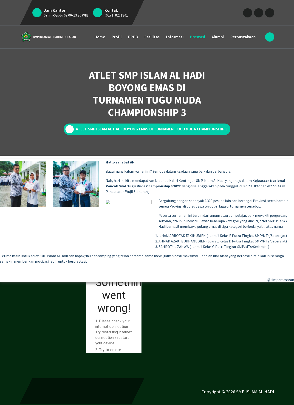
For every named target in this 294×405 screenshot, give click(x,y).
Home (99, 36)
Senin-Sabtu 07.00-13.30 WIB (66, 15)
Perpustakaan (243, 36)
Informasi (175, 36)
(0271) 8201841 (116, 15)
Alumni (218, 36)
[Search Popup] (269, 37)
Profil (117, 36)
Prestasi (197, 36)
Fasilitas (152, 36)
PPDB (133, 36)
